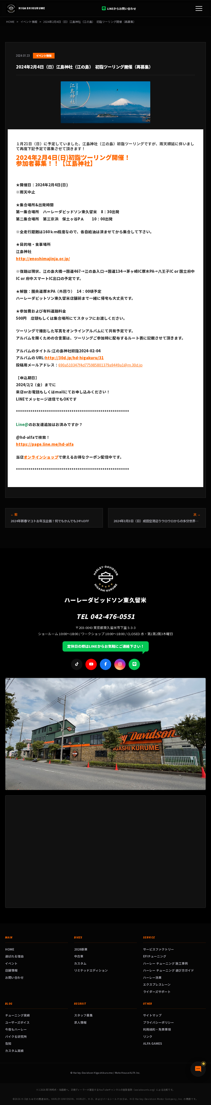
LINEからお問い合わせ (121, 8)
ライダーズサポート (157, 991)
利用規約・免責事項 (157, 1029)
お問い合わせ (14, 977)
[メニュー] (199, 8)
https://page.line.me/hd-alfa (45, 444)
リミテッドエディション (91, 970)
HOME (10, 22)
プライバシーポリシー (158, 1022)
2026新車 (80, 949)
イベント (11, 963)
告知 (8, 1043)
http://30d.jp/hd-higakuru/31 (74, 357)
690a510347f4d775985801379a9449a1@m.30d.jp (100, 364)
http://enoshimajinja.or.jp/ (43, 258)
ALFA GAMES (152, 1043)
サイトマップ (152, 1015)
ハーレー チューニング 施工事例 (165, 963)
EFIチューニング (154, 956)
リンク (147, 1036)
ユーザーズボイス (17, 1022)
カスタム (80, 963)
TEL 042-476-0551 (105, 616)
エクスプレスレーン (157, 984)
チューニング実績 (17, 1015)
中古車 (78, 956)
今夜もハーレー (16, 1029)
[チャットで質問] (198, 1069)
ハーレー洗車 (152, 977)
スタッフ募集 (83, 1015)
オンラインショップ (41, 457)
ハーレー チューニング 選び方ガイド (168, 970)
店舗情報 (11, 970)
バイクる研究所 (16, 1036)
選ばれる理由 (14, 956)
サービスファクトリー (158, 949)
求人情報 (80, 1022)
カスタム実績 (14, 1050)
